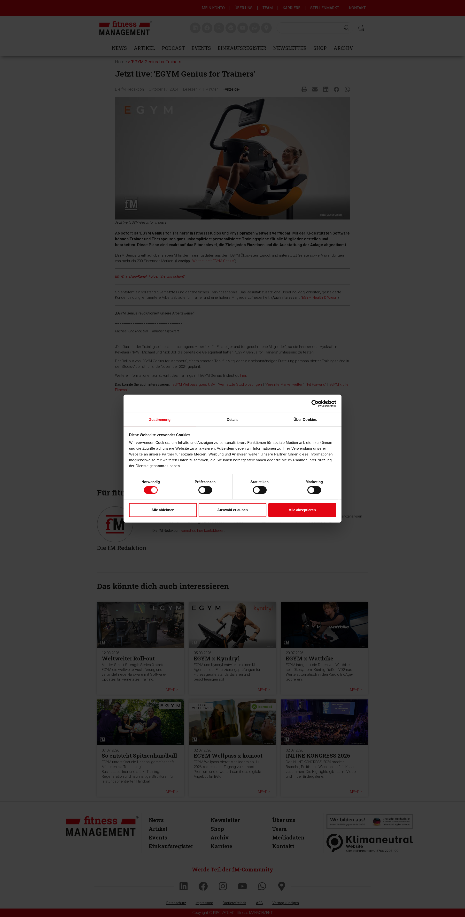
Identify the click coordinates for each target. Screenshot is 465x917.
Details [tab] (233, 419)
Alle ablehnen (162, 510)
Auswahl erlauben (232, 510)
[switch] (205, 490)
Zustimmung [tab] (160, 419)
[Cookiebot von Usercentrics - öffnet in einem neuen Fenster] (315, 403)
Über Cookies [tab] (305, 419)
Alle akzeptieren (302, 510)
